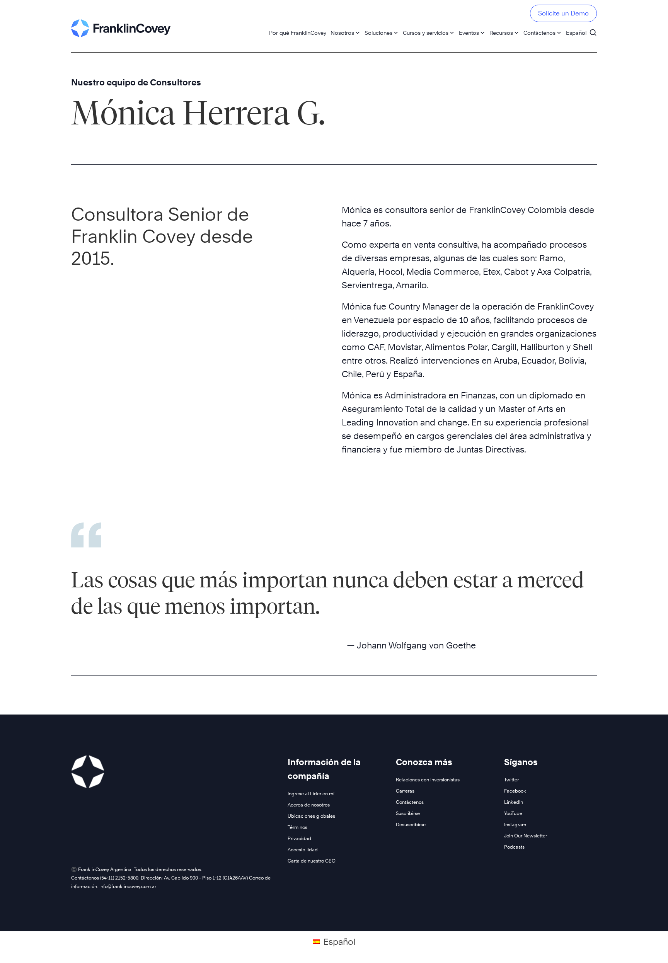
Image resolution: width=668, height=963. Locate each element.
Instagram (515, 824)
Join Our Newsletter (525, 836)
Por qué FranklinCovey (297, 32)
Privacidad (299, 838)
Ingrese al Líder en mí (311, 793)
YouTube (513, 813)
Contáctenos (539, 32)
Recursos (501, 32)
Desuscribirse (411, 824)
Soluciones (378, 32)
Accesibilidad (303, 849)
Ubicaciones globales (311, 816)
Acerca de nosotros (309, 805)
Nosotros (342, 32)
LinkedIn (513, 802)
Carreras (405, 791)
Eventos (469, 32)
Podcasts (514, 847)
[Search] (593, 29)
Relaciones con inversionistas (428, 780)
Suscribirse (408, 813)
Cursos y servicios (425, 32)
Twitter (511, 780)
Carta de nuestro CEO (312, 861)
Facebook (515, 791)
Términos (297, 827)
